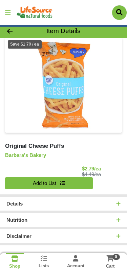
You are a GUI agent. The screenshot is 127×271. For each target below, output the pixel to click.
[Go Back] (19, 31)
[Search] (119, 12)
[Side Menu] (7, 12)
